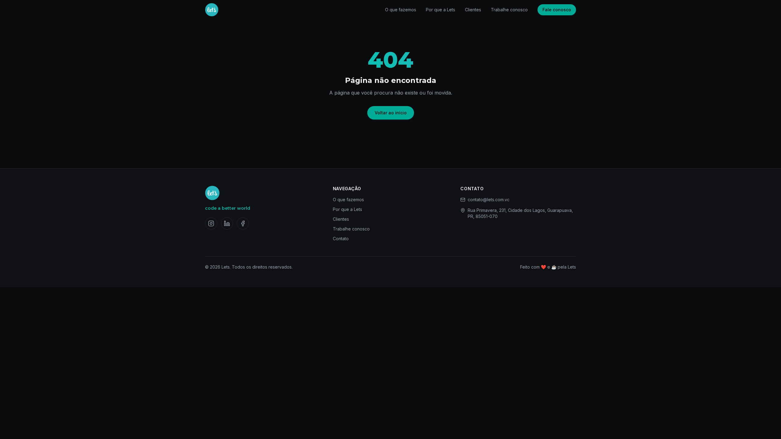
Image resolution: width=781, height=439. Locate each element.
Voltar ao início (391, 112)
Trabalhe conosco (509, 9)
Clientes (473, 9)
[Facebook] (243, 223)
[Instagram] (211, 223)
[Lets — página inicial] (211, 9)
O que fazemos (400, 9)
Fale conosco (556, 9)
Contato (341, 238)
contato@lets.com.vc (488, 199)
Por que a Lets (440, 9)
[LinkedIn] (227, 223)
